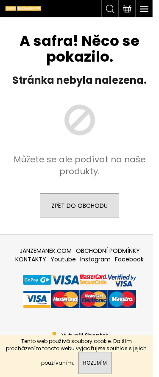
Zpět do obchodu (79, 205)
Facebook (129, 259)
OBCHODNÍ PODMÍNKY (108, 251)
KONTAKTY (30, 259)
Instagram (95, 259)
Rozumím (95, 362)
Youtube (63, 259)
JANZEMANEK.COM (46, 251)
